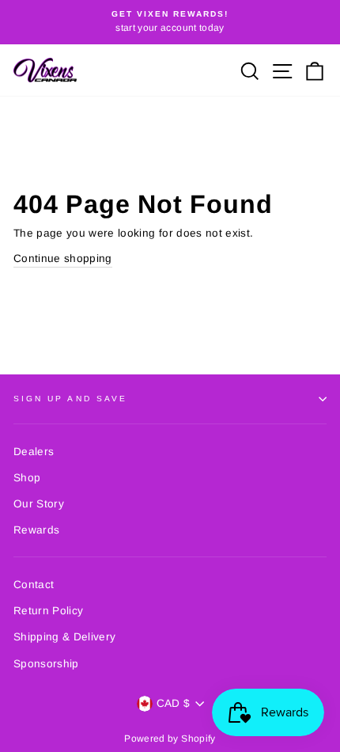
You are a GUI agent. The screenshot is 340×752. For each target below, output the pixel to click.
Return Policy (48, 611)
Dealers (33, 452)
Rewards (36, 530)
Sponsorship (46, 664)
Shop (26, 478)
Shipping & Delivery (64, 637)
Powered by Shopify (169, 738)
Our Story (38, 504)
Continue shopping (62, 258)
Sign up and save (70, 398)
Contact (33, 585)
